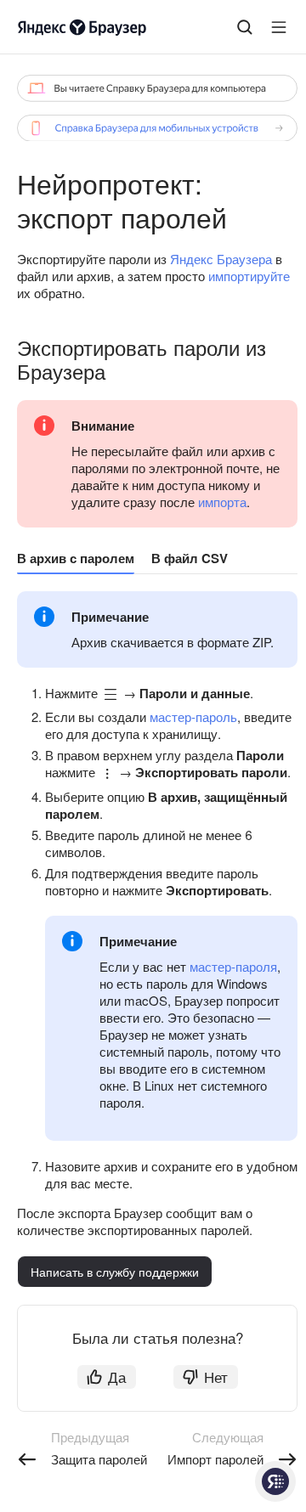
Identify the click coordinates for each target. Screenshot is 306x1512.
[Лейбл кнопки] (279, 27)
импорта (222, 502)
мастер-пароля (233, 966)
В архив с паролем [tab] (75, 558)
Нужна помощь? (275, 1481)
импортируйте (249, 276)
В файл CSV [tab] (189, 558)
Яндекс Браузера (221, 259)
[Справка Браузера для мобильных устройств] (157, 128)
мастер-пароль (193, 716)
